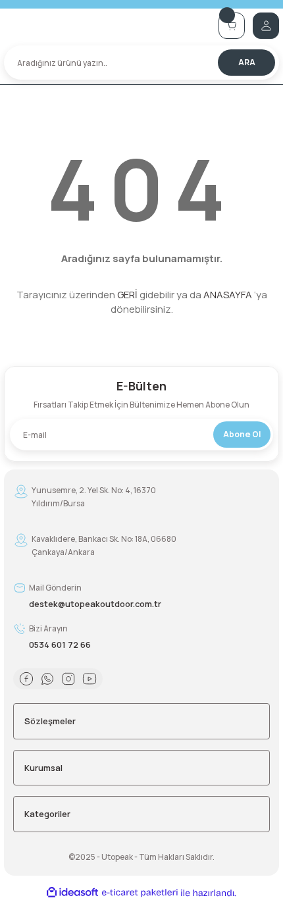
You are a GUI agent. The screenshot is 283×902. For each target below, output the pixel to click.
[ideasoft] (72, 893)
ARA (246, 62)
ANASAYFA (227, 295)
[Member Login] (266, 26)
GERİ (127, 295)
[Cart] (232, 26)
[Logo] (107, 25)
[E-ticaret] (139, 892)
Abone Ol (242, 434)
